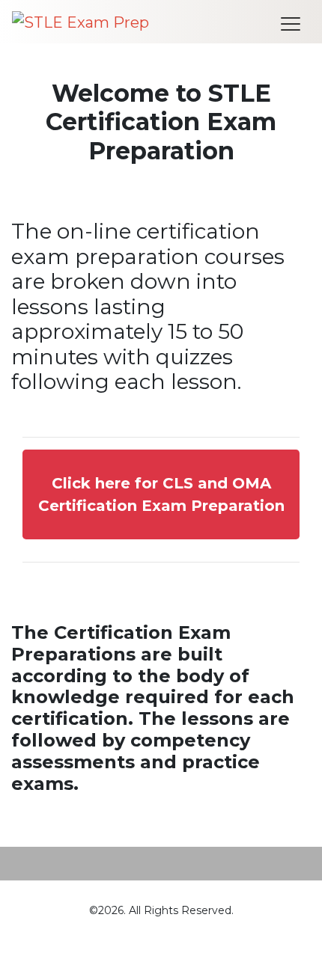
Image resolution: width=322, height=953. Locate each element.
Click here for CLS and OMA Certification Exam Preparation (161, 494)
